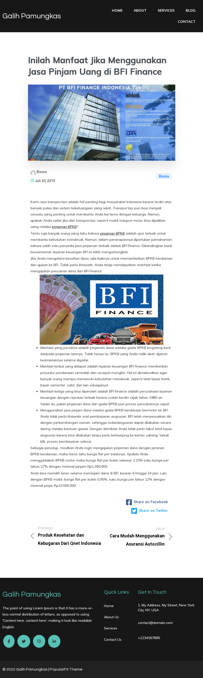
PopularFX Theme (66, 669)
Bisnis (164, 176)
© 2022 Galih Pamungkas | (26, 669)
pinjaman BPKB (64, 226)
